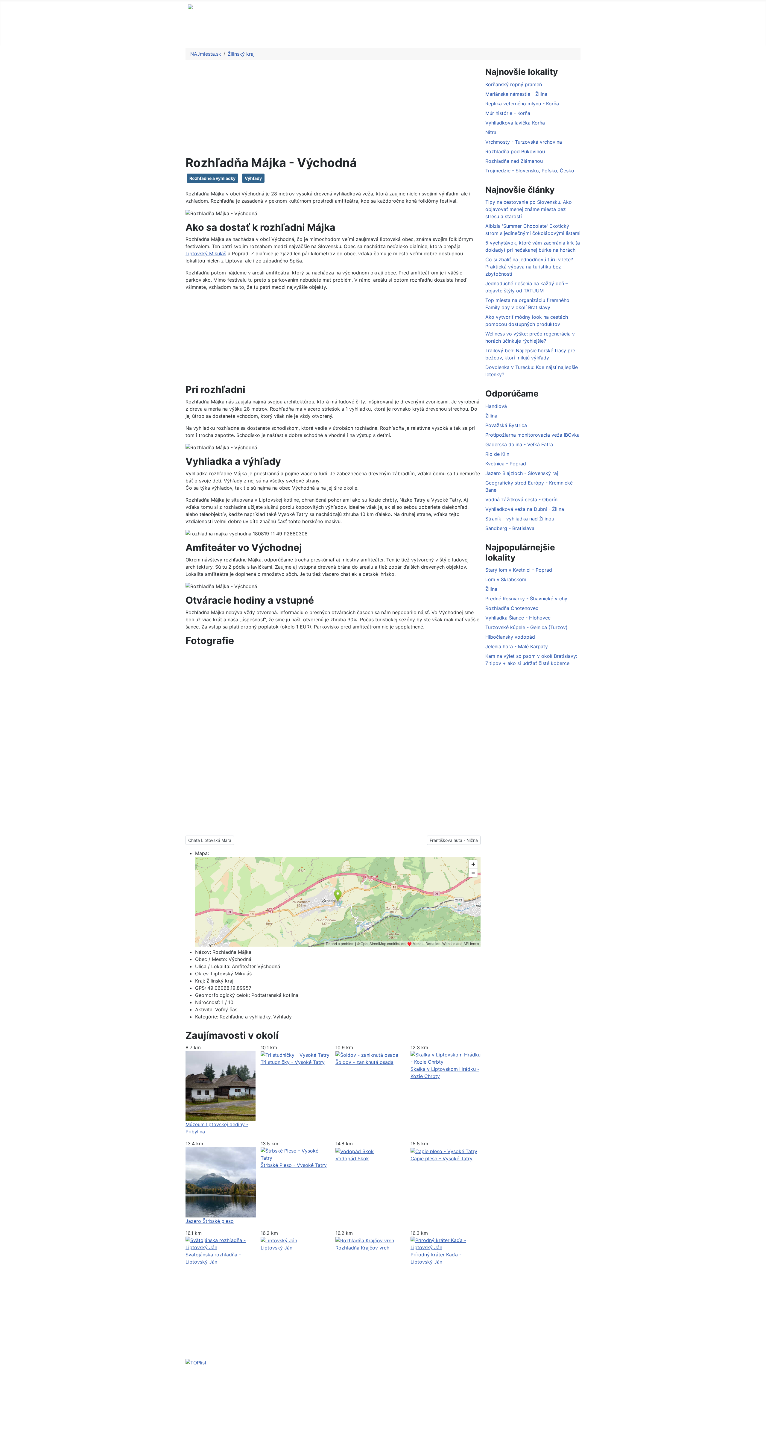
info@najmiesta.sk (243, 1400)
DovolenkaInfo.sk (499, 1389)
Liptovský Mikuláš (206, 253)
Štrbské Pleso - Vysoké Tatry (294, 1165)
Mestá (391, 34)
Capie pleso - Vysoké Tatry (441, 1158)
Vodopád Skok (352, 1158)
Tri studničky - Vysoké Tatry (293, 1062)
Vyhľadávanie (290, 1424)
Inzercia (283, 1433)
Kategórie (324, 34)
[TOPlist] (196, 1362)
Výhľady (253, 178)
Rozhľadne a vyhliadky (212, 178)
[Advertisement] (333, 109)
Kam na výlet (294, 1388)
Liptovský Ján (276, 1248)
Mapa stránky (290, 1414)
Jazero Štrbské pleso (210, 1221)
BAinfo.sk (464, 1389)
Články (359, 34)
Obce (420, 34)
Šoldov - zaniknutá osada (364, 1062)
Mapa (289, 34)
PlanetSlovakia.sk (429, 1389)
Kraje (253, 34)
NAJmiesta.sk (215, 34)
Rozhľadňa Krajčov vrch (362, 1248)
